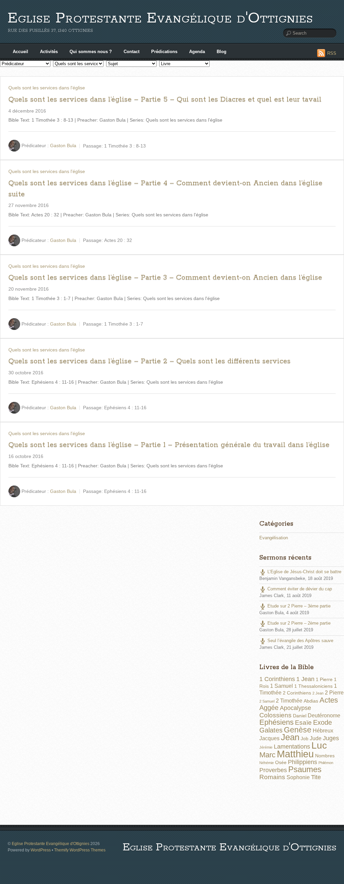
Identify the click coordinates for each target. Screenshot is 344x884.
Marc (267, 755)
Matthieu (295, 753)
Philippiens (302, 762)
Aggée (268, 707)
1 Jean (305, 679)
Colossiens (275, 715)
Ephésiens (276, 722)
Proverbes (273, 770)
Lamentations (292, 746)
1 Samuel (281, 686)
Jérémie (265, 747)
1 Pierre (324, 679)
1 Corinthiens (277, 679)
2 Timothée (289, 701)
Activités (49, 51)
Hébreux (323, 730)
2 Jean (318, 693)
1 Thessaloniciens (313, 686)
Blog (221, 51)
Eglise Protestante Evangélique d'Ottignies (160, 18)
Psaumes (304, 769)
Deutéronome (324, 715)
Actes (328, 700)
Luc (319, 745)
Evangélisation (273, 537)
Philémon (325, 763)
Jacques (269, 738)
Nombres (325, 755)
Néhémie (266, 763)
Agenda (197, 51)
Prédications (164, 51)
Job (304, 738)
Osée (281, 762)
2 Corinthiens (297, 693)
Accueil (20, 51)
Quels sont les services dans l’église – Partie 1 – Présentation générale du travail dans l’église (169, 444)
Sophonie (298, 777)
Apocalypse (295, 708)
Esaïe (303, 722)
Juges (331, 738)
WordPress (41, 850)
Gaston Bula (63, 145)
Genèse (297, 729)
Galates (271, 730)
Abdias (311, 701)
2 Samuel (266, 701)
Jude (315, 738)
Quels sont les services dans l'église (46, 87)
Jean (290, 737)
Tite (316, 777)
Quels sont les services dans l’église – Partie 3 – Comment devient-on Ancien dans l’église (165, 277)
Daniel (299, 715)
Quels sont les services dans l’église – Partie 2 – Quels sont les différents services (149, 361)
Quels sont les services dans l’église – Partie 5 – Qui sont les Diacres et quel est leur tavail (164, 99)
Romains (272, 777)
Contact (131, 51)
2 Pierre (334, 693)
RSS (331, 53)
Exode (322, 722)
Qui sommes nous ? (91, 51)
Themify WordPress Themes (79, 850)
